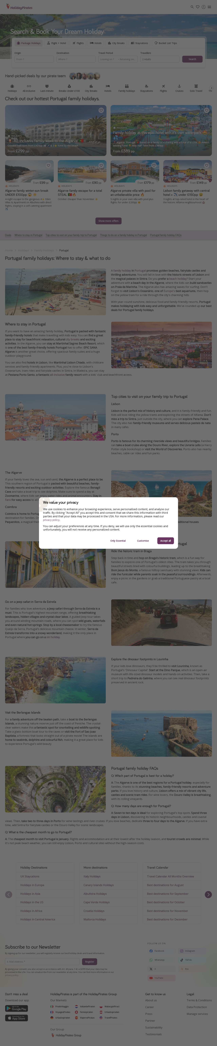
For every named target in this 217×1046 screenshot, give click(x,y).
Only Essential (118, 540)
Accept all (165, 540)
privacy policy (51, 519)
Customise (143, 540)
